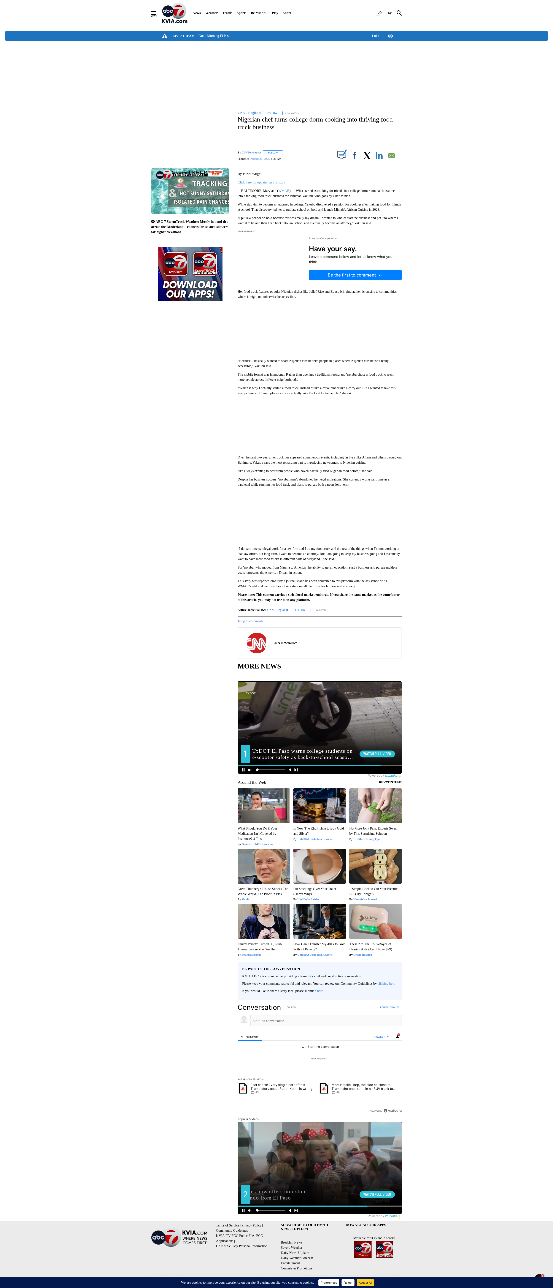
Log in (384, 1007)
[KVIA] (174, 13)
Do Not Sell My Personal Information (241, 1246)
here (320, 991)
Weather (211, 13)
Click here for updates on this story (261, 182)
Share (287, 13)
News (197, 13)
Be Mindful (259, 13)
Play (275, 13)
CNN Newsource (251, 152)
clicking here (386, 983)
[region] (320, 1059)
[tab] (250, 1036)
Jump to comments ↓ (252, 621)
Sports (241, 13)
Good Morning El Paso (214, 36)
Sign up (394, 1007)
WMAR (283, 191)
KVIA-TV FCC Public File (235, 1235)
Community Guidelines (232, 1230)
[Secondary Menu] (156, 13)
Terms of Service (227, 1225)
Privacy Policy (251, 1225)
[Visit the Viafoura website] (392, 1111)
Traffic (227, 13)
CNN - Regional (277, 610)
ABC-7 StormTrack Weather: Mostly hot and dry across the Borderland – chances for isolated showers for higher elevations (189, 227)
